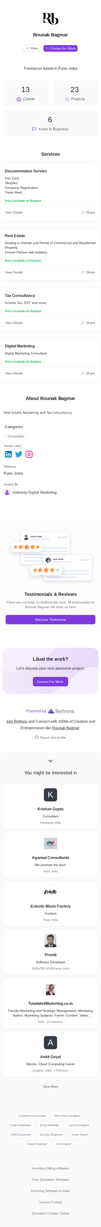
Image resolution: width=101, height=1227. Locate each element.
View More (50, 1086)
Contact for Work (62, 48)
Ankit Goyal (50, 1057)
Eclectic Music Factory (51, 906)
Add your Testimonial (50, 619)
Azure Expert (80, 1134)
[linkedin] (9, 454)
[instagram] (29, 454)
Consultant (16, 436)
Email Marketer (49, 1125)
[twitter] (19, 454)
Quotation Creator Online (50, 1213)
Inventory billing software (50, 1168)
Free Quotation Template (50, 1179)
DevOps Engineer (51, 1134)
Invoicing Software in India (50, 1191)
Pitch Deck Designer (67, 1116)
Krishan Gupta (50, 809)
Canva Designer (78, 1125)
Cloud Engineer (37, 1144)
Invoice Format (50, 1202)
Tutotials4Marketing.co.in (50, 1004)
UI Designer (63, 1144)
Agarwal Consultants (50, 858)
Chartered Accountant (32, 1116)
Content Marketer (20, 1125)
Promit (50, 955)
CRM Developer (20, 1134)
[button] (35, 492)
